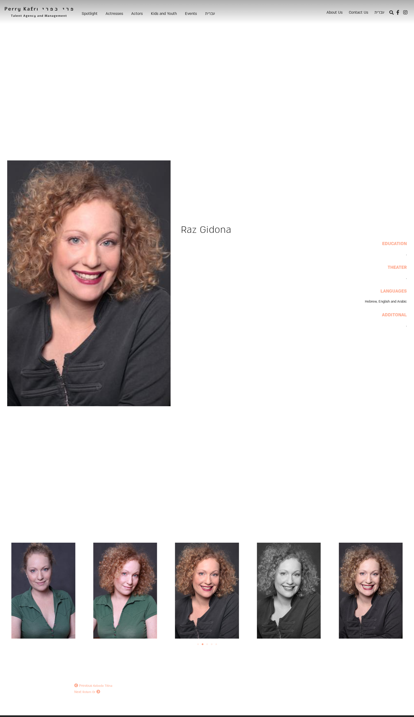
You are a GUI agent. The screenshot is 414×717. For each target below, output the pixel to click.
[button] (391, 13)
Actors (137, 13)
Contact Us (358, 12)
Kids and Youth (164, 13)
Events (191, 13)
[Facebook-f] (397, 12)
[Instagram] (405, 12)
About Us (335, 12)
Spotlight (90, 13)
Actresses (114, 13)
